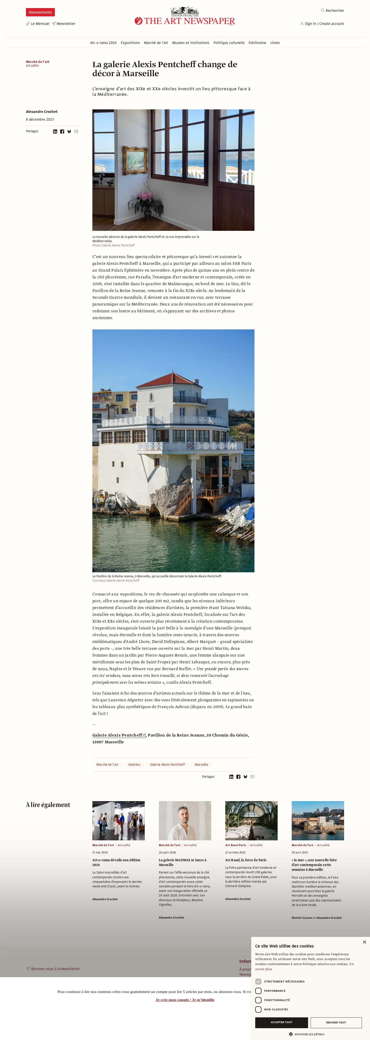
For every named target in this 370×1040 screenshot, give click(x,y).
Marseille (201, 764)
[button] (308, 1034)
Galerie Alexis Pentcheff (117, 735)
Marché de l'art (37, 62)
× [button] (364, 942)
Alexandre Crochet (42, 111)
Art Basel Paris (235, 845)
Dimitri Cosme (302, 918)
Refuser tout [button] (336, 1022)
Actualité (32, 66)
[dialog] (310, 988)
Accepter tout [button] (281, 1022)
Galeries (134, 764)
